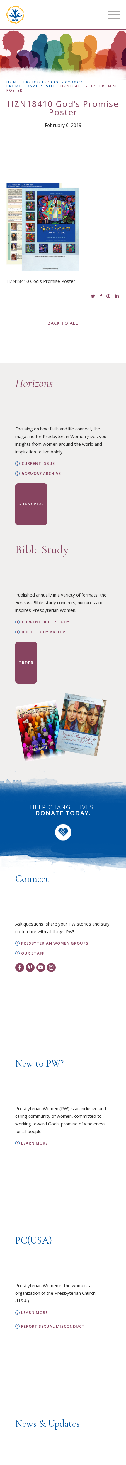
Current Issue (38, 463)
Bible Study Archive (45, 632)
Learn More (34, 1143)
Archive (41, 473)
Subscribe (31, 504)
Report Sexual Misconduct (53, 1326)
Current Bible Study (45, 622)
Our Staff (33, 953)
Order (26, 662)
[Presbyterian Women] (15, 15)
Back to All (62, 323)
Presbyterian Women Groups (54, 943)
